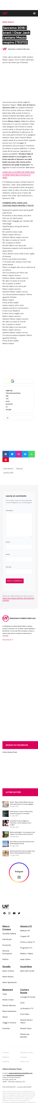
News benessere (9, 1011)
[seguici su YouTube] (14, 913)
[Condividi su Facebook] (5, 454)
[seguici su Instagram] (9, 913)
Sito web (8, 567)
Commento (10, 510)
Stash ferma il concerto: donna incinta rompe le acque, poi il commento (21, 812)
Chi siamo (5, 1052)
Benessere (7, 989)
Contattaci (23, 1057)
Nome (8, 542)
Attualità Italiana (9, 933)
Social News (26, 966)
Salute (5, 1017)
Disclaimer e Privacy (27, 1052)
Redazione (5, 1057)
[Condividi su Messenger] (12, 454)
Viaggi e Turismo (9, 1022)
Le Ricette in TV (26, 1008)
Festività (6, 1028)
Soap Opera (25, 959)
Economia (6, 945)
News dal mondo (27, 971)
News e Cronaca (6, 927)
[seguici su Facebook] (4, 913)
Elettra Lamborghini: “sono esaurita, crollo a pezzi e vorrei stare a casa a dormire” (22, 833)
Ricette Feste (25, 1028)
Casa (4, 994)
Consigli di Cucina (27, 997)
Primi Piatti (24, 1014)
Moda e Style (7, 1000)
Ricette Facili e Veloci (26, 1021)
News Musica (8, 22)
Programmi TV (26, 948)
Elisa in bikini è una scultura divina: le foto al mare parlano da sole (22, 843)
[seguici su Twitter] (19, 913)
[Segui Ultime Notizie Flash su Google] (19, 381)
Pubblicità (5, 1061)
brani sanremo (8, 468)
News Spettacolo (9, 982)
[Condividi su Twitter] (25, 454)
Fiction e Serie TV (27, 942)
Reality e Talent (26, 953)
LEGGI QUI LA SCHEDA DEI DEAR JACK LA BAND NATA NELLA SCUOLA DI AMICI (18, 175)
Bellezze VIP (25, 930)
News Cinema (8, 971)
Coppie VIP (24, 936)
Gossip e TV (26, 926)
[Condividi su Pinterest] (5, 460)
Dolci (22, 1003)
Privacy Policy (24, 1061)
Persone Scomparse (7, 952)
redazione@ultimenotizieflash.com (20, 1073)
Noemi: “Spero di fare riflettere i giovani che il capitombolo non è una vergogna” (22, 803)
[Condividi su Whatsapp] (31, 454)
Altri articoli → (7, 640)
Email (8, 554)
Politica (5, 959)
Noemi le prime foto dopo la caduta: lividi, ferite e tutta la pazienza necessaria (22, 852)
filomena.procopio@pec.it (15, 1075)
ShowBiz (6, 966)
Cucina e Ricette (24, 991)
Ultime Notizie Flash (9, 752)
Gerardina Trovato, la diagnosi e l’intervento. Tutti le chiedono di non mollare (20, 823)
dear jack (19, 468)
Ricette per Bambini (25, 1035)
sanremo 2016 (8, 473)
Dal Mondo (7, 939)
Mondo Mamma (9, 1005)
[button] (34, 13)
